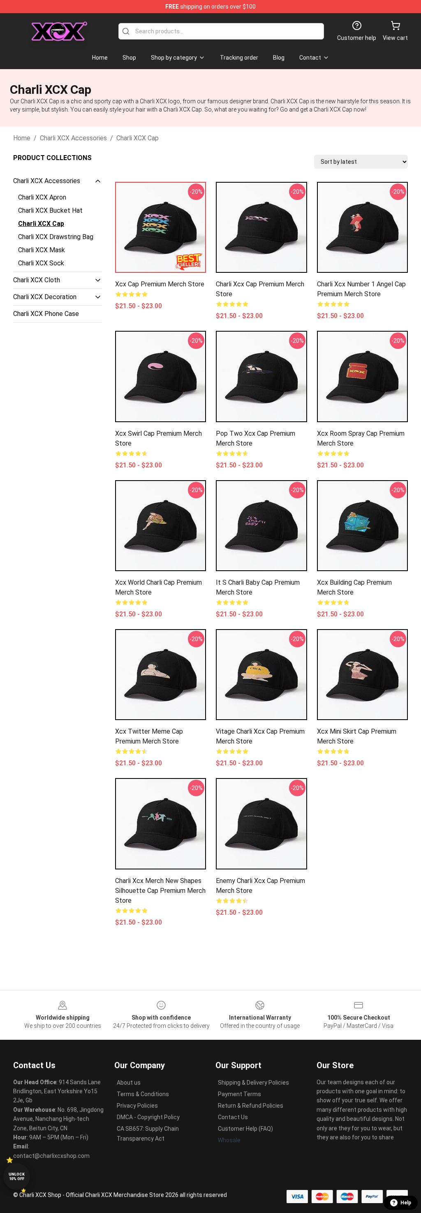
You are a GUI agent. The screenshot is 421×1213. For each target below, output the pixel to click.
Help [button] (405, 1203)
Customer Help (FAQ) (245, 1128)
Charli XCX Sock (41, 263)
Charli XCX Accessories (73, 138)
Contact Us (233, 1117)
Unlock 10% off (17, 1176)
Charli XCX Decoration (44, 297)
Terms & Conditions (143, 1094)
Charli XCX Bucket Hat (50, 210)
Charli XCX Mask (41, 250)
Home (21, 138)
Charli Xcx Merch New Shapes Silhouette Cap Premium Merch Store (160, 890)
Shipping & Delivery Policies (253, 1082)
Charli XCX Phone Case (46, 314)
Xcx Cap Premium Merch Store (159, 284)
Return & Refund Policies (250, 1105)
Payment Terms (239, 1094)
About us (129, 1082)
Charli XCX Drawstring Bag (55, 237)
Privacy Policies (137, 1105)
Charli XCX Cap (137, 138)
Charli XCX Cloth (36, 280)
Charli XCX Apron (42, 197)
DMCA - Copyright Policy (148, 1117)
